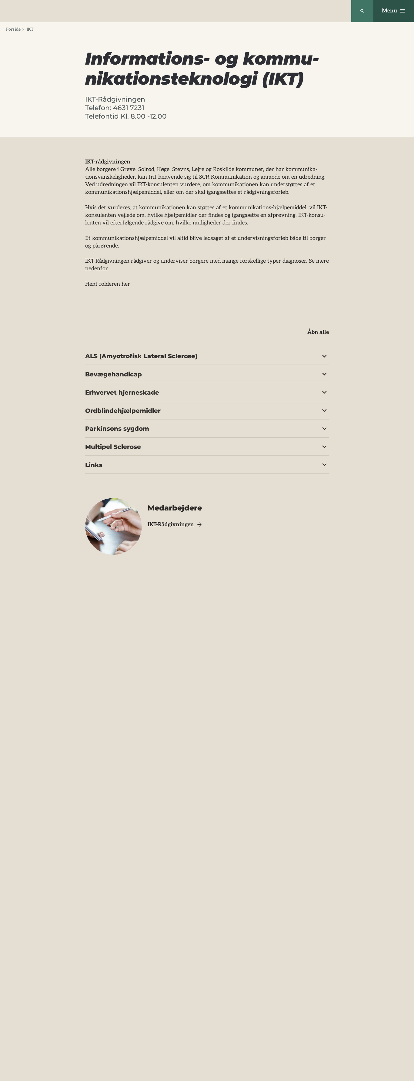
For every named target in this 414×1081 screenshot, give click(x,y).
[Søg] (362, 11)
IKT (30, 29)
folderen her (114, 284)
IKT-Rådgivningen (171, 524)
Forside (13, 29)
